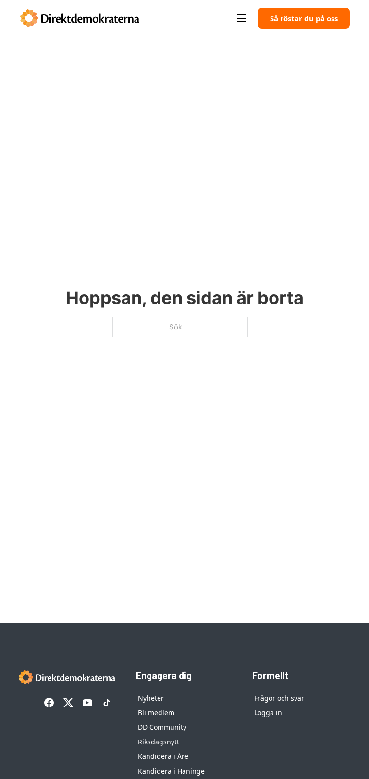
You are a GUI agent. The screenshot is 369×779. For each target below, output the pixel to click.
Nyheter (151, 698)
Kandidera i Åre (163, 756)
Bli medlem (156, 712)
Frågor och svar (279, 698)
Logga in (268, 712)
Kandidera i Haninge (171, 771)
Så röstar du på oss (304, 18)
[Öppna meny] (241, 18)
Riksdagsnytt (158, 741)
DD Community (162, 726)
